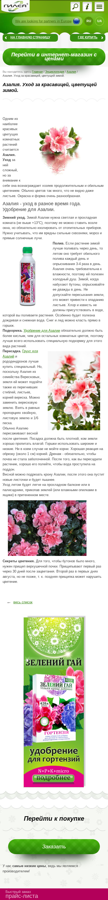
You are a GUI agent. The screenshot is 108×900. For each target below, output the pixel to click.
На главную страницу (30, 37)
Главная (37, 71)
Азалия (71, 71)
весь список (23, 602)
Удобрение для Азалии (42, 330)
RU (89, 21)
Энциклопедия (54, 71)
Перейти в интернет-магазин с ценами (54, 57)
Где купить (88, 37)
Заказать (54, 846)
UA (99, 21)
